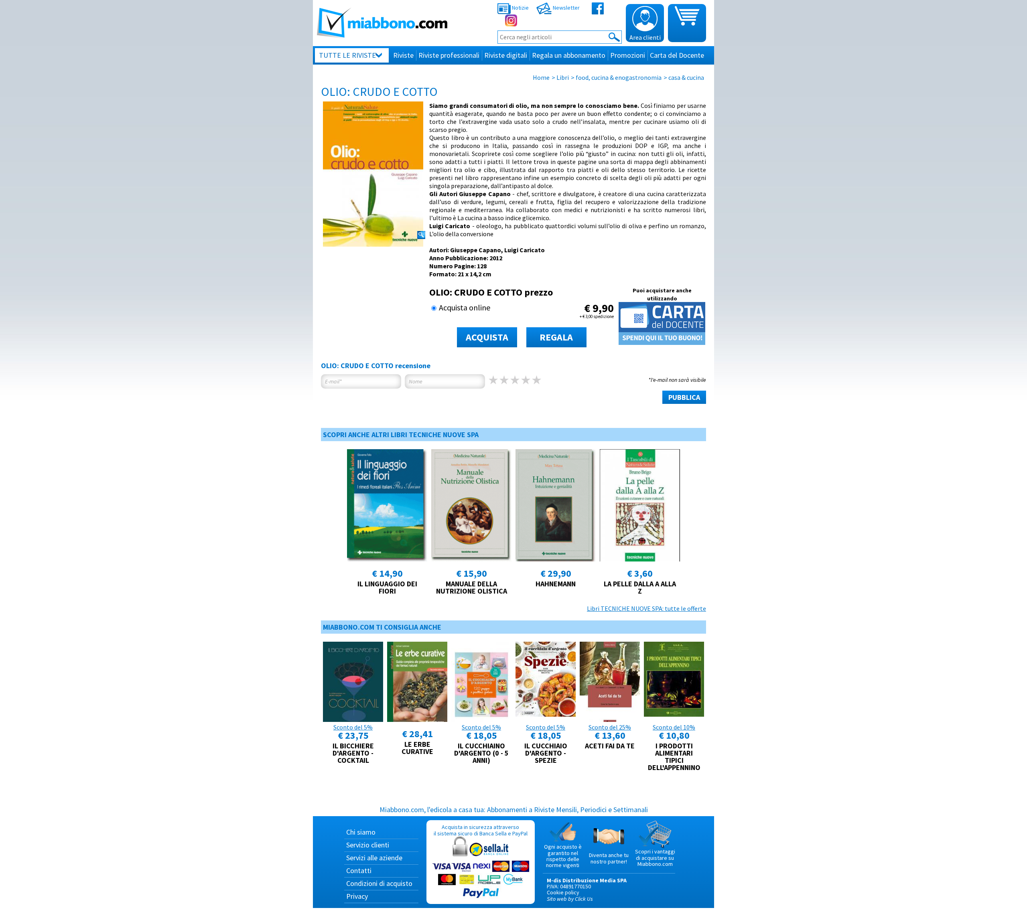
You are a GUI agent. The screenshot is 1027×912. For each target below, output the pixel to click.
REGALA (556, 337)
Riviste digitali (505, 55)
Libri (562, 77)
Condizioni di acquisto (379, 883)
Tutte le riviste (347, 55)
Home (541, 77)
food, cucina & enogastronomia (619, 77)
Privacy (357, 896)
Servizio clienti (367, 844)
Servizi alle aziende (374, 857)
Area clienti (645, 37)
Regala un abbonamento (568, 55)
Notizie (520, 7)
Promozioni (627, 55)
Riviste (403, 55)
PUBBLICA (684, 397)
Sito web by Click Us (570, 898)
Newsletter (566, 7)
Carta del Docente (677, 55)
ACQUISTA (487, 337)
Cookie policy (563, 892)
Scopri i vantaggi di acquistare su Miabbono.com (655, 857)
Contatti (358, 870)
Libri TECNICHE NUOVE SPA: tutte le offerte (646, 608)
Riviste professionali (448, 55)
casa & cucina (686, 77)
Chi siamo (360, 832)
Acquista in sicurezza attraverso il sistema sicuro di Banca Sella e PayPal (481, 830)
